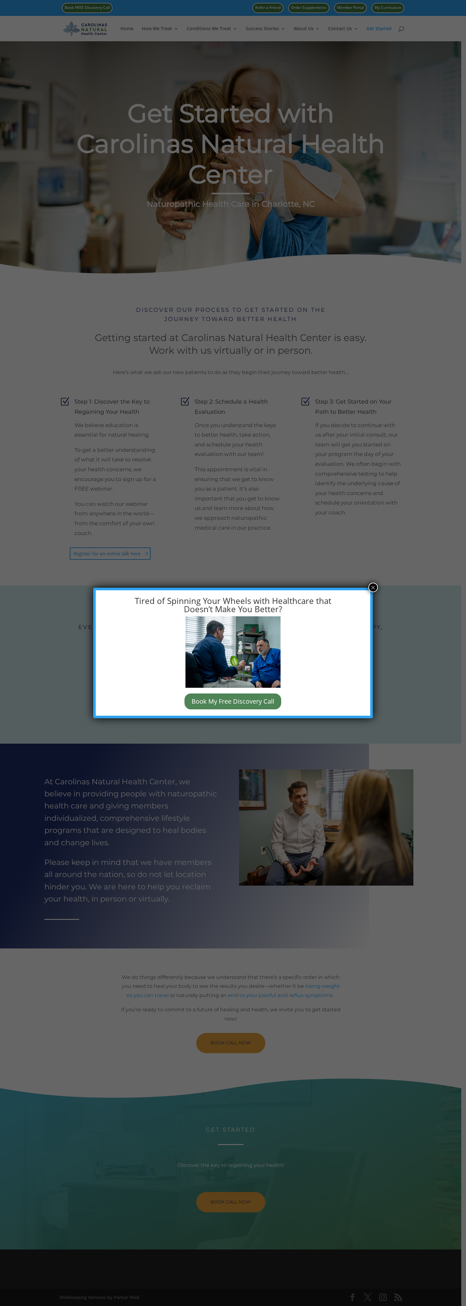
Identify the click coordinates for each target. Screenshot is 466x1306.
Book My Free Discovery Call (232, 701)
